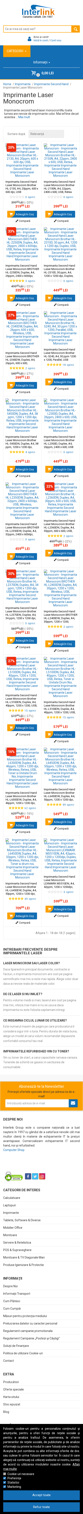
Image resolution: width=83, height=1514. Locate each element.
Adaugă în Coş (24, 214)
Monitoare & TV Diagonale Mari (24, 1257)
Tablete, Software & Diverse (22, 1220)
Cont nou (55, 40)
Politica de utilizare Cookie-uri (23, 1353)
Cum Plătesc (11, 1301)
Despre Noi (10, 1286)
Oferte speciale (13, 1389)
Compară (24, 220)
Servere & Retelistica (17, 1242)
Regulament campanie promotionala (28, 1331)
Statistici (13, 1482)
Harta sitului (11, 1397)
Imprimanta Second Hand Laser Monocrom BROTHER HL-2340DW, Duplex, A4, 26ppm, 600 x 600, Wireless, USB (22, 359)
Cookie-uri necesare (20, 1474)
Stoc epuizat (11, 1404)
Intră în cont (41, 40)
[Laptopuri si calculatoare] (30, 1165)
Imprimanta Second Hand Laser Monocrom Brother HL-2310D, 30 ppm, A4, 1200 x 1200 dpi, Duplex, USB (59, 272)
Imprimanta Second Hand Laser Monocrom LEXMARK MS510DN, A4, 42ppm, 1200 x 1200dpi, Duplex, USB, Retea (59, 883)
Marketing (14, 1486)
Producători (11, 1382)
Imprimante (11, 1212)
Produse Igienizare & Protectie (23, 1265)
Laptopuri (9, 1205)
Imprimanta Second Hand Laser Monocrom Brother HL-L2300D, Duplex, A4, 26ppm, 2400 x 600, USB (59, 442)
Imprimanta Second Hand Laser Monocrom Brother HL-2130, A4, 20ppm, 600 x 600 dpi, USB (22, 187)
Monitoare (10, 1235)
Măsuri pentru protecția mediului (25, 1316)
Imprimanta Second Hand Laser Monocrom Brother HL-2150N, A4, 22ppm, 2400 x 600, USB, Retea (59, 187)
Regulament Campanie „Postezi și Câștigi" (31, 1338)
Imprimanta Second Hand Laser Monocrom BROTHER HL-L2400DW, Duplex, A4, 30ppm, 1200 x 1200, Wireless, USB (60, 618)
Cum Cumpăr (12, 1308)
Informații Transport (16, 1293)
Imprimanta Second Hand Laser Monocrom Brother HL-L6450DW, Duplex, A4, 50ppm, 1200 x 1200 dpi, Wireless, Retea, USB (59, 796)
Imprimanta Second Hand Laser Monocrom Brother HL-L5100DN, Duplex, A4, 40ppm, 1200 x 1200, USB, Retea (21, 702)
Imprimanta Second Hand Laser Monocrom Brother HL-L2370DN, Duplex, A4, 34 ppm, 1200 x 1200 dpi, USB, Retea (21, 614)
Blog (6, 1412)
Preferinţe (14, 1478)
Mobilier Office (12, 1227)
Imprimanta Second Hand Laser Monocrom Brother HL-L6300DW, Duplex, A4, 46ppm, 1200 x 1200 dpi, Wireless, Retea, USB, (21, 803)
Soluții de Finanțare (16, 1346)
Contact (8, 1360)
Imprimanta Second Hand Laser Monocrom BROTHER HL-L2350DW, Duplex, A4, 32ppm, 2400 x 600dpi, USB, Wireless (22, 530)
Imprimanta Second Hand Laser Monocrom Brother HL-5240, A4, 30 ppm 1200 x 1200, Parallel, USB (60, 354)
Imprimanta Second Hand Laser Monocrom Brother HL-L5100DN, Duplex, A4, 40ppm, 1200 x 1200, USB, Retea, (60, 710)
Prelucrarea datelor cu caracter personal (30, 1323)
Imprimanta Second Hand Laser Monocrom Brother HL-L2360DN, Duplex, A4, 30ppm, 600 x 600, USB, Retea (59, 527)
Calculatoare (11, 1198)
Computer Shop (13, 1150)
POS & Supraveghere (17, 1250)
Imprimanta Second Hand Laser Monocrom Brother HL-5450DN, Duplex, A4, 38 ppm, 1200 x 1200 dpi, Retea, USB (22, 443)
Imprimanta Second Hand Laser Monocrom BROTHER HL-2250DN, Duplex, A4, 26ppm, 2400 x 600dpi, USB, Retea (22, 272)
